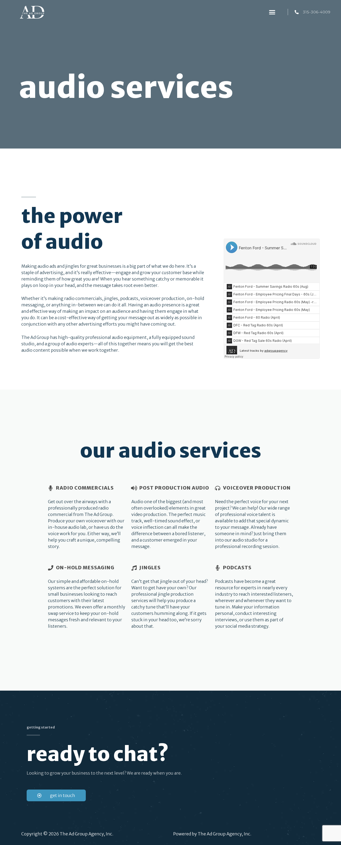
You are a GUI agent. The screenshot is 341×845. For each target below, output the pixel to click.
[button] (272, 12)
